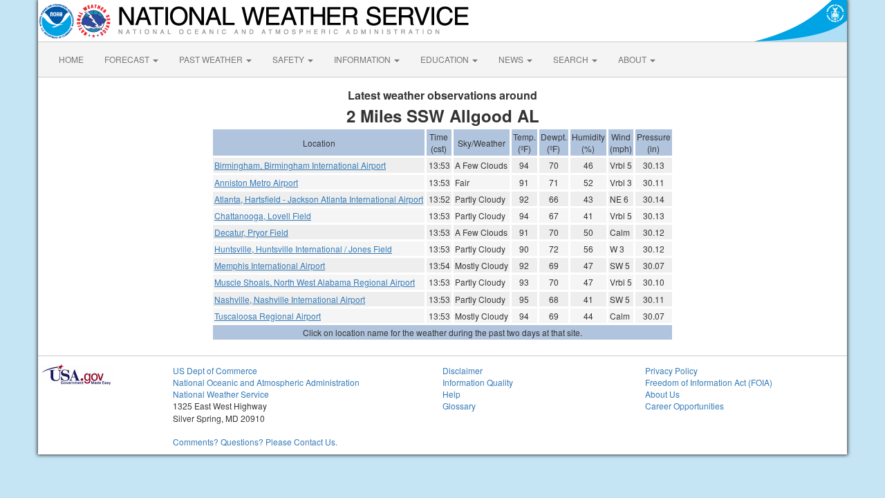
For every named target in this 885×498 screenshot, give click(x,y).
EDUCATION (445, 59)
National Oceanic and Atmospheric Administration (266, 382)
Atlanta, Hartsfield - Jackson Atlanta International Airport (318, 199)
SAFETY (289, 59)
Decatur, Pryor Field (251, 232)
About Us (662, 394)
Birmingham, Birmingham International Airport (300, 165)
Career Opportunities (684, 406)
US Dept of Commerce (215, 370)
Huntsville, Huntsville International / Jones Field (303, 249)
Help (451, 394)
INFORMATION (363, 59)
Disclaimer (462, 370)
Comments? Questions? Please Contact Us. (255, 442)
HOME (71, 59)
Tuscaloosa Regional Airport (267, 316)
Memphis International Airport (269, 265)
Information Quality (477, 382)
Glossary (459, 406)
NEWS (512, 59)
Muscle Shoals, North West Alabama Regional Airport (314, 282)
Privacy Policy (671, 370)
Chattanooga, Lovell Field (262, 215)
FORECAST (127, 59)
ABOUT (633, 59)
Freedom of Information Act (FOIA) (708, 382)
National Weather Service (221, 394)
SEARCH (571, 59)
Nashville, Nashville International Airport (289, 299)
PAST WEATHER (212, 59)
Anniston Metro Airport (256, 182)
